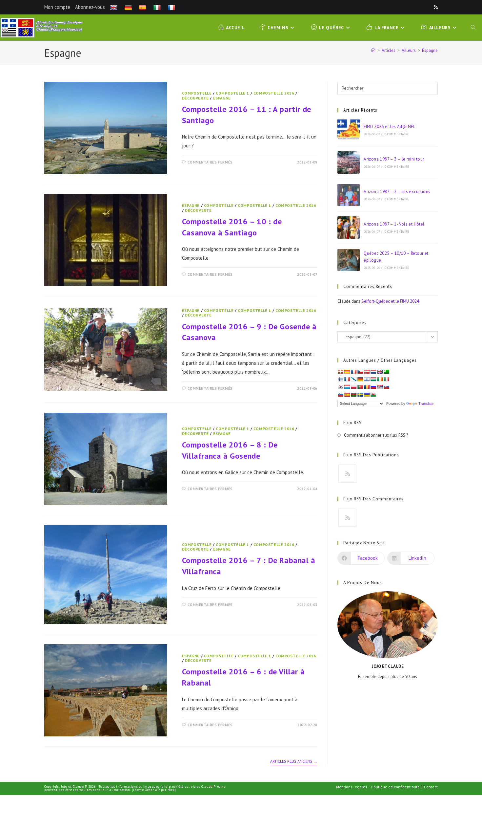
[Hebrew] (367, 379)
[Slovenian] (340, 394)
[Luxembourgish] (347, 386)
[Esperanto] (386, 371)
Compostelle (197, 93)
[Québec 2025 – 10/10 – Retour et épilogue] (348, 260)
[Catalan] (347, 371)
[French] (172, 7)
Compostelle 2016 (273, 93)
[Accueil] (373, 50)
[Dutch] (373, 371)
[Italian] (158, 7)
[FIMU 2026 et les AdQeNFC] (348, 130)
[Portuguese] (360, 386)
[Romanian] (367, 386)
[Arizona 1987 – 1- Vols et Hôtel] (348, 227)
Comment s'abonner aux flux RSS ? (376, 435)
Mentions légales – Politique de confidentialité (378, 786)
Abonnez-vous (90, 7)
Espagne (430, 50)
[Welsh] (373, 394)
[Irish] (380, 379)
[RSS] (347, 474)
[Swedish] (360, 394)
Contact (431, 786)
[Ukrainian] (367, 394)
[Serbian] (380, 386)
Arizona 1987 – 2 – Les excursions (397, 191)
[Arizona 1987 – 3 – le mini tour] (348, 162)
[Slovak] (386, 386)
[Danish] (367, 371)
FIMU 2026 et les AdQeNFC (390, 126)
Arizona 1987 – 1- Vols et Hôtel (394, 224)
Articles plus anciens (293, 761)
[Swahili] (353, 394)
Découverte (195, 98)
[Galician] (353, 379)
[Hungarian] (373, 379)
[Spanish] (143, 7)
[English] (114, 7)
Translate (425, 403)
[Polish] (353, 386)
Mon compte (57, 7)
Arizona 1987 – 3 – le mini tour (394, 159)
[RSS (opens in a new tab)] (435, 7)
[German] (129, 7)
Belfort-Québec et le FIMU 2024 (390, 301)
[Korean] (340, 386)
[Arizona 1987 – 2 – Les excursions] (348, 195)
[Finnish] (340, 379)
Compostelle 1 (232, 93)
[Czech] (360, 371)
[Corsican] (353, 371)
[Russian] (373, 386)
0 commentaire (397, 134)
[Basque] (340, 371)
